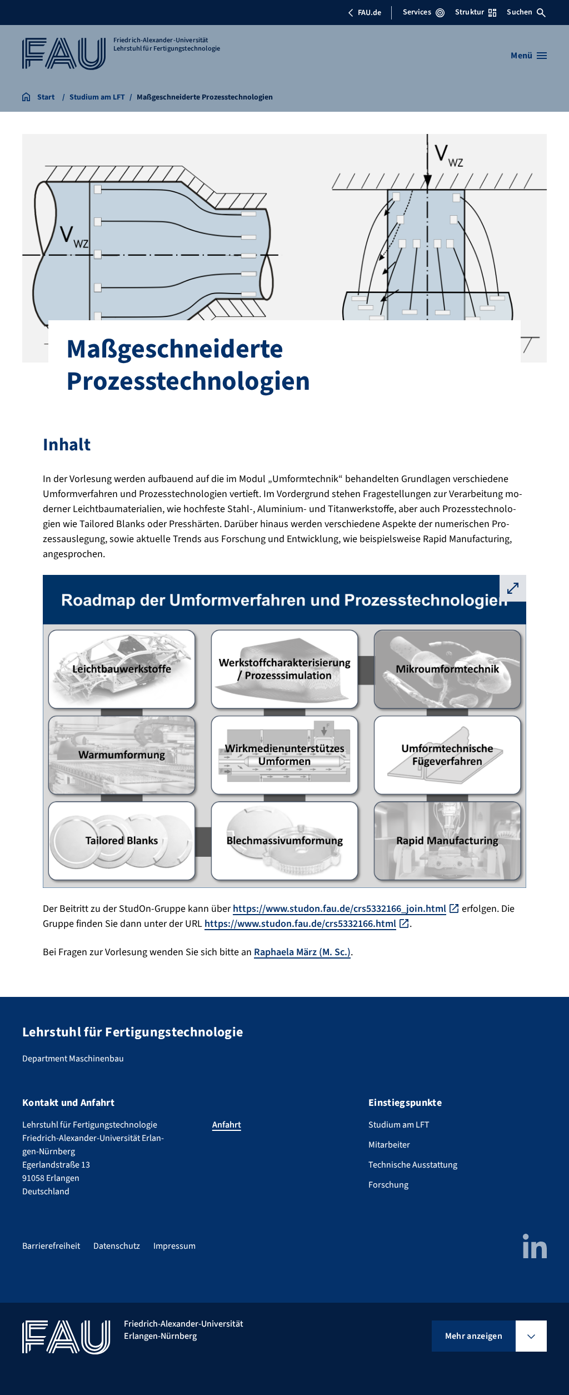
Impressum (174, 1246)
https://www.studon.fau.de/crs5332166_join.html (339, 909)
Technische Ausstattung (412, 1165)
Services (417, 12)
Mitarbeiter (389, 1145)
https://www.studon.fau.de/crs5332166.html (300, 924)
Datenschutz (116, 1246)
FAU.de (369, 12)
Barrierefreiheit (51, 1246)
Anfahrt (226, 1125)
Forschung (388, 1185)
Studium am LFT (399, 1125)
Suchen (519, 12)
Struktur (469, 12)
